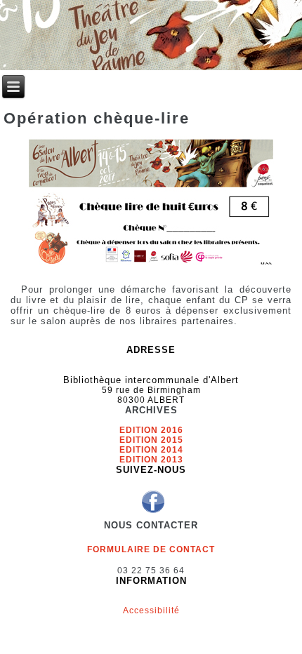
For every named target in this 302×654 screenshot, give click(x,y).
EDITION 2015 (151, 440)
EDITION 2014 (151, 450)
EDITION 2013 (151, 460)
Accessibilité (151, 610)
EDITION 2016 (151, 430)
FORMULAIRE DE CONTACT (151, 549)
